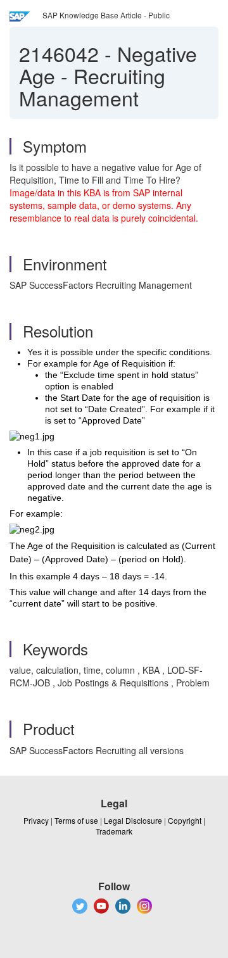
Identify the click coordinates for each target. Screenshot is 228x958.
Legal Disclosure (133, 820)
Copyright (184, 820)
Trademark (114, 831)
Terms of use (76, 820)
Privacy (36, 820)
